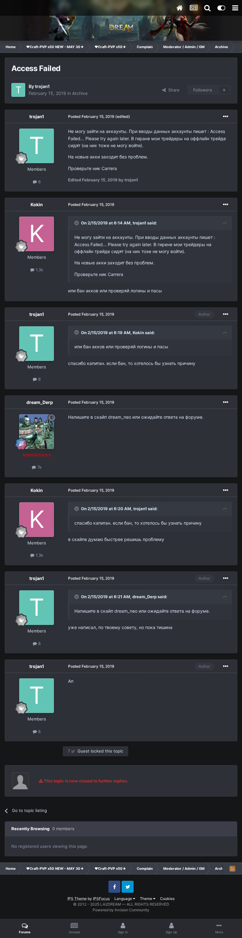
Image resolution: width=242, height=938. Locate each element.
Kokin (37, 204)
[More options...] (225, 116)
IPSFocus (101, 898)
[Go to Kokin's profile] (36, 234)
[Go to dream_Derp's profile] (36, 431)
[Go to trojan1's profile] (18, 90)
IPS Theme (77, 898)
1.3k (38, 269)
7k (39, 467)
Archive (80, 93)
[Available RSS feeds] (232, 869)
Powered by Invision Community (121, 910)
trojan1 (42, 86)
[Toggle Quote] (77, 222)
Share (173, 89)
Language (123, 898)
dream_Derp (39, 402)
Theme (146, 898)
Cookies (167, 898)
